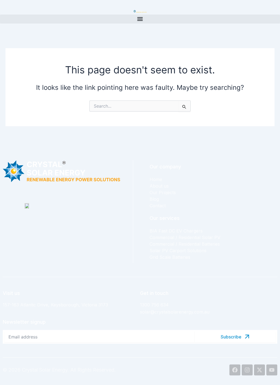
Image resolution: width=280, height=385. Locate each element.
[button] (140, 19)
